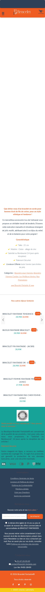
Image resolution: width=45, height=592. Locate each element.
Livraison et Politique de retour (22, 482)
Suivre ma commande (22, 496)
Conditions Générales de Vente (22, 478)
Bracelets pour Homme (23, 273)
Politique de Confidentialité (22, 485)
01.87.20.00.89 (23, 561)
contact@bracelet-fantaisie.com (23, 564)
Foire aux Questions (22, 492)
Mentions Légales (22, 489)
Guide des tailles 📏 (22, 183)
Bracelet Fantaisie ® (22, 285)
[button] (18, 174)
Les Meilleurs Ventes (27, 277)
